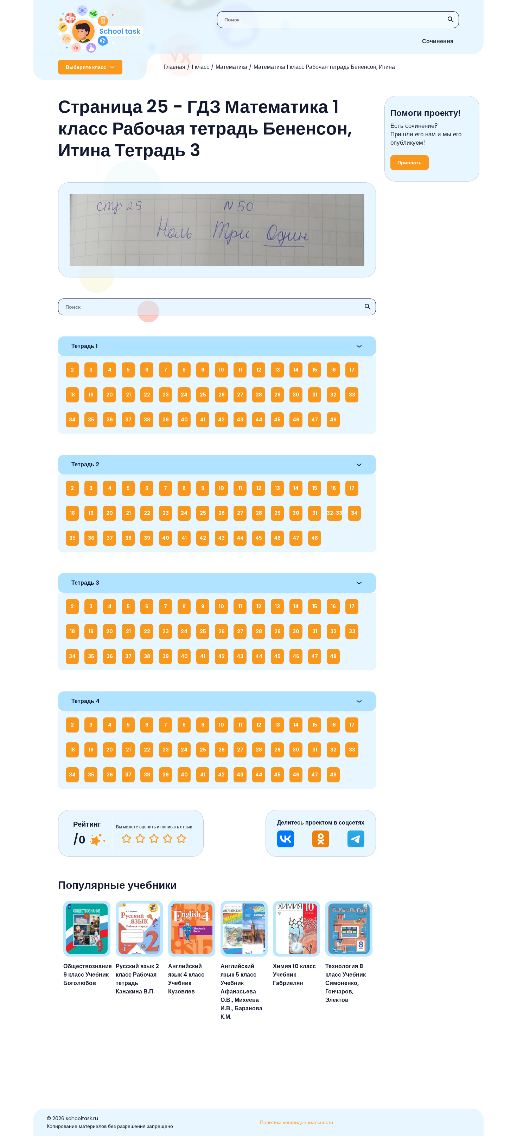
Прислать (409, 162)
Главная (174, 67)
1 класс (200, 67)
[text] (181, 838)
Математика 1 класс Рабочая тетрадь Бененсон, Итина (324, 67)
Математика (231, 67)
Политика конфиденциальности (296, 1122)
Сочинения (437, 41)
